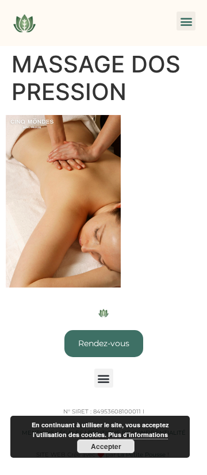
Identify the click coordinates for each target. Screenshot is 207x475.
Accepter (106, 446)
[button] (186, 21)
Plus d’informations (138, 434)
